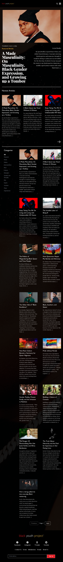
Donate (39, 549)
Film (5, 180)
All (5, 154)
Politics (5, 162)
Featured (6, 157)
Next (47, 523)
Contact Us (18, 549)
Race (5, 167)
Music (5, 188)
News (5, 160)
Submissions (32, 549)
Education (6, 173)
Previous (34, 523)
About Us (45, 549)
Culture (6, 170)
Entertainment (7, 165)
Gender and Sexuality (7, 176)
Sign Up (51, 556)
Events (5, 183)
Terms (25, 549)
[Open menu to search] (57, 3)
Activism (6, 185)
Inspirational (7, 191)
